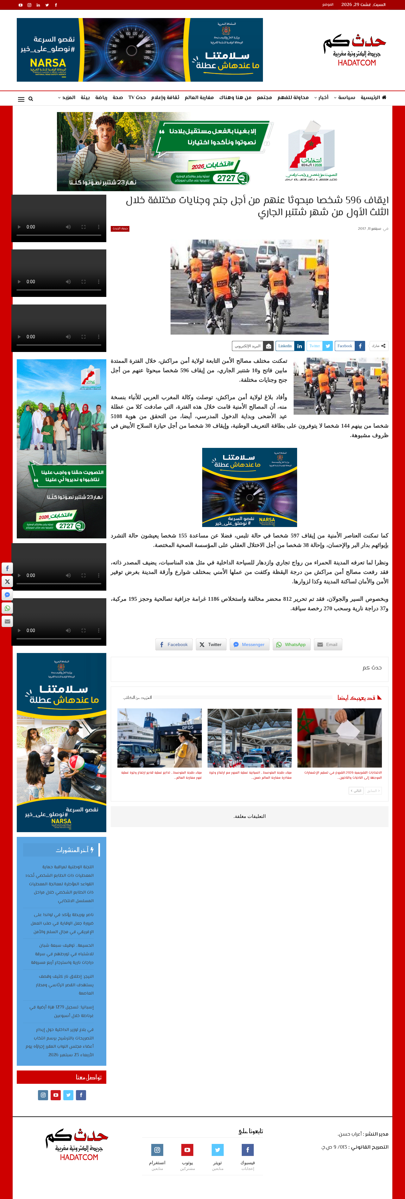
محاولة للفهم (293, 98)
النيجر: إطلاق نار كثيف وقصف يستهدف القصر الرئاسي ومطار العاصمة (65, 985)
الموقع (327, 5)
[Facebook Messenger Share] (7, 594)
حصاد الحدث (120, 228)
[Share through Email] (7, 621)
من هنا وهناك (235, 98)
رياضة (101, 98)
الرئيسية (370, 98)
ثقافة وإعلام (165, 98)
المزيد (68, 98)
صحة (118, 98)
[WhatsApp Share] (7, 608)
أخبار (323, 98)
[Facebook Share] (7, 568)
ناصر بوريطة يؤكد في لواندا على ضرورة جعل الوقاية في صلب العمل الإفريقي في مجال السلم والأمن (62, 924)
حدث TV (137, 98)
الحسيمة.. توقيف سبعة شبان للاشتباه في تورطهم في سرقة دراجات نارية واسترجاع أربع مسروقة (62, 954)
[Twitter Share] (7, 581)
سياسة (346, 98)
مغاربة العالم (199, 98)
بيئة (85, 98)
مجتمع (264, 98)
